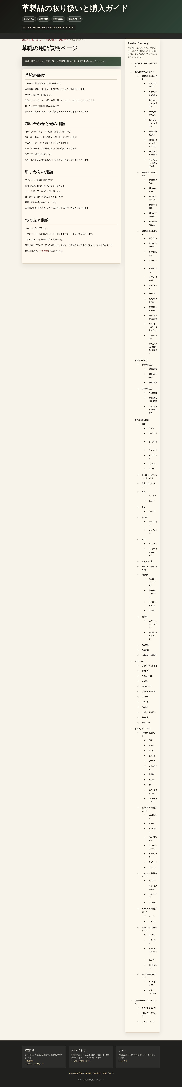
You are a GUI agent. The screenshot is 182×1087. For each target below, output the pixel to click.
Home (71, 1073)
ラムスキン (153, 543)
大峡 (150, 740)
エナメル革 (146, 722)
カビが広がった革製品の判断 (153, 163)
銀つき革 (145, 670)
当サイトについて (149, 1008)
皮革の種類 (43, 19)
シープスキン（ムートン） (153, 551)
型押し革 (145, 717)
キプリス (152, 761)
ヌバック (145, 701)
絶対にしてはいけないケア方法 (153, 143)
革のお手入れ (29, 19)
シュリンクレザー (149, 712)
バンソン (152, 921)
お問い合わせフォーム (82, 1061)
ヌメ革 (144, 681)
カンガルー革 (147, 561)
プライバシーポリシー (35, 1064)
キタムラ (152, 755)
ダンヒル (152, 934)
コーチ (151, 916)
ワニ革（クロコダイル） (153, 582)
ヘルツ (151, 779)
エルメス (152, 880)
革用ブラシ (153, 238)
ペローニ (152, 867)
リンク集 (123, 1061)
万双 (150, 784)
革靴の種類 (44, 251)
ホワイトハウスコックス (153, 951)
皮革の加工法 (58, 19)
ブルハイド (153, 463)
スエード (145, 696)
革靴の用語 (153, 382)
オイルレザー (147, 686)
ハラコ (151, 428)
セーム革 (152, 511)
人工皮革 (145, 645)
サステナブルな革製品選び (153, 409)
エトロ (151, 823)
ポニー (151, 501)
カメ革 (151, 610)
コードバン (153, 496)
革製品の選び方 (51, 40)
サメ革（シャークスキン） (153, 624)
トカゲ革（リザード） (152, 593)
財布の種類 (153, 392)
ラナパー (152, 293)
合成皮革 (145, 650)
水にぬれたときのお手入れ (153, 123)
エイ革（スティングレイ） (153, 635)
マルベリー (153, 960)
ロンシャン (153, 902)
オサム (151, 745)
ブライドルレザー (149, 691)
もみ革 (144, 707)
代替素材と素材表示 (149, 655)
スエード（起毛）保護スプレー (153, 327)
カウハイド (153, 450)
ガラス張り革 (147, 676)
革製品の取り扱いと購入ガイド (33, 40)
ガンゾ (151, 750)
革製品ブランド (75, 19)
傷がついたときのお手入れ (153, 103)
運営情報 (29, 1061)
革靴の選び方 (63, 40)
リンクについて (148, 1021)
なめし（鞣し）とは (149, 665)
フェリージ (153, 862)
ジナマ (151, 468)
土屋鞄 (151, 774)
